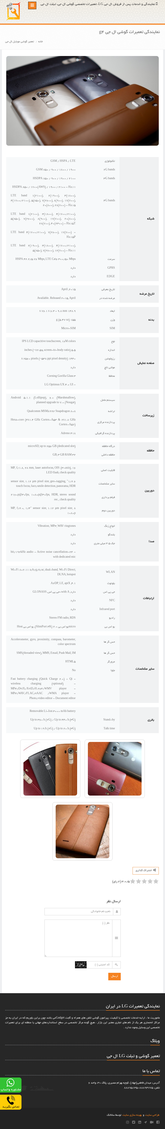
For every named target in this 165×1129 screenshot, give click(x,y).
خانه (40, 41)
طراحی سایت (152, 1115)
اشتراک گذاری (144, 870)
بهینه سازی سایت (132, 1115)
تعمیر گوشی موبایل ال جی (19, 41)
